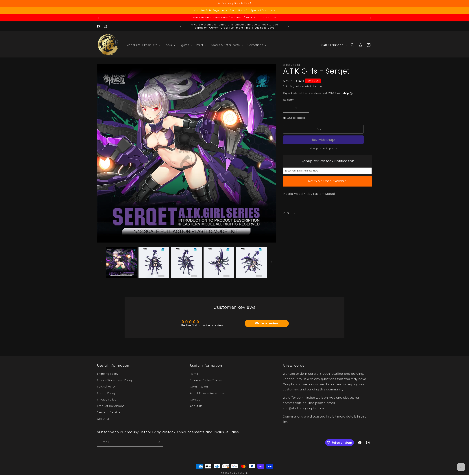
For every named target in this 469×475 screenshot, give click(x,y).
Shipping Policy (107, 374)
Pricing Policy (106, 393)
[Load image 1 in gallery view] (121, 262)
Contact (196, 399)
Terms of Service (108, 412)
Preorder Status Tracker (206, 380)
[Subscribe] (159, 442)
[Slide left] (101, 262)
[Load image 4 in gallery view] (219, 262)
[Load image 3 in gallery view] (186, 262)
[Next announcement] (371, 17)
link (285, 422)
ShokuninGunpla (239, 473)
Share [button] (291, 213)
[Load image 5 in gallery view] (251, 262)
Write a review (266, 323)
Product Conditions (110, 406)
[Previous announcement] (98, 17)
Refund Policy (106, 387)
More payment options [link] (323, 148)
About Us (103, 419)
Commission (199, 387)
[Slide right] (272, 262)
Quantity (288, 100)
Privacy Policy (106, 399)
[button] (143, 45)
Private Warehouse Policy (114, 380)
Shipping (288, 86)
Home (194, 374)
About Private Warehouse (208, 393)
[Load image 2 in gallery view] (154, 262)
